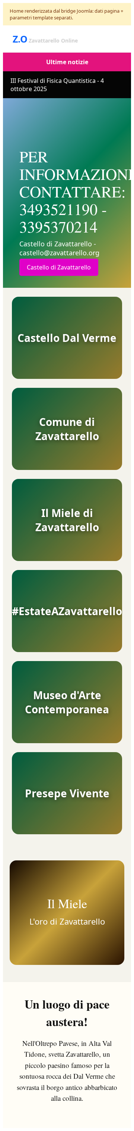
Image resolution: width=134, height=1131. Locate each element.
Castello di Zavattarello (59, 267)
